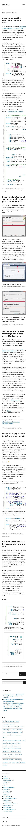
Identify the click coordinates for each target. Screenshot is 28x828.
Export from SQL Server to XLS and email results (13, 435)
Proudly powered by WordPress (13, 825)
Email (3, 325)
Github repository (15, 400)
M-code (5, 737)
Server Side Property (17, 190)
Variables (5, 765)
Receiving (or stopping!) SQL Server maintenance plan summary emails (14, 199)
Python (5, 754)
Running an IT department (10, 756)
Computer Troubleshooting (10, 726)
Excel (14, 534)
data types (4, 666)
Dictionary (5, 729)
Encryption (4, 428)
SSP (10, 762)
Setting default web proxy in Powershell (13, 694)
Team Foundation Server (9, 803)
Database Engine (19, 324)
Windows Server (7, 811)
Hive (21, 732)
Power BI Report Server (15, 746)
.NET (9, 426)
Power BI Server (7, 748)
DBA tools (19, 426)
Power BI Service (16, 748)
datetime (9, 666)
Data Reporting (11, 533)
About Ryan (5, 817)
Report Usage (10, 190)
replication (4, 190)
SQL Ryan (6, 5)
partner (14, 743)
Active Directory (10, 721)
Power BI (5, 746)
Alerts (17, 721)
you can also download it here (15, 111)
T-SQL (17, 762)
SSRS (13, 762)
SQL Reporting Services (9, 798)
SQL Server (12, 188)
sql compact (18, 759)
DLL (10, 729)
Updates (22, 762)
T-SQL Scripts (18, 188)
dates (23, 188)
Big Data (5, 778)
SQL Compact (6, 796)
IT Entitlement (17, 735)
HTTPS (8, 735)
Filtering (9, 732)
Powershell (13, 666)
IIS (12, 735)
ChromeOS (5, 724)
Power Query (6, 751)
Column (8, 534)
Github (9, 410)
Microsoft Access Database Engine (12, 740)
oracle (4, 743)
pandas (9, 743)
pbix (6, 325)
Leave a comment (18, 428)
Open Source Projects (8, 787)
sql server (5, 762)
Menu (23, 4)
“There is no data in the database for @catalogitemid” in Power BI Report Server (12, 708)
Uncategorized (7, 807)
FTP (16, 534)
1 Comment (16, 325)
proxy (19, 751)
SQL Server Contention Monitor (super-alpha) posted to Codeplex (13, 333)
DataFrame (21, 726)
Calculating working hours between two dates (11, 20)
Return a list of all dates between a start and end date (13, 544)
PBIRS (18, 743)
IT (4, 785)
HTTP (4, 735)
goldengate (15, 732)
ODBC (23, 740)
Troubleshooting (7, 805)
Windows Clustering (8, 809)
